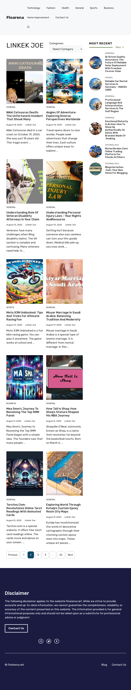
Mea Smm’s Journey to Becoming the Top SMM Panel (22, 412)
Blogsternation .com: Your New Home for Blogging (116, 170)
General (79, 8)
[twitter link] (48, 641)
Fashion (50, 8)
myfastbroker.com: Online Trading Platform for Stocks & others (116, 153)
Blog (104, 664)
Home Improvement (38, 17)
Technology (33, 8)
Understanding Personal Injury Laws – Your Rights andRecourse (63, 216)
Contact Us (62, 17)
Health (65, 8)
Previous (13, 554)
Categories (56, 43)
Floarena (15, 17)
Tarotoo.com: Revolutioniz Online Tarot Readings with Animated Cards (24, 510)
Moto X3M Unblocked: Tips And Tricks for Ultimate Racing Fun (24, 316)
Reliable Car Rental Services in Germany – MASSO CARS (116, 85)
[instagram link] (41, 641)
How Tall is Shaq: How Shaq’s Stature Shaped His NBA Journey (62, 412)
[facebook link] (56, 641)
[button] (28, 27)
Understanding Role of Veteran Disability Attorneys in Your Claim (22, 216)
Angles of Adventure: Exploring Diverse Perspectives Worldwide (63, 116)
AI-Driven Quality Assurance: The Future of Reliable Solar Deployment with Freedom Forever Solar (116, 64)
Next (70, 554)
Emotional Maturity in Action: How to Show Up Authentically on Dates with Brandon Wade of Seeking (116, 130)
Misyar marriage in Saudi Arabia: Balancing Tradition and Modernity (63, 316)
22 (60, 554)
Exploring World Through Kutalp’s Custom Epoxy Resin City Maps (63, 508)
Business (109, 8)
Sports (93, 8)
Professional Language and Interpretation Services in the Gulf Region (114, 105)
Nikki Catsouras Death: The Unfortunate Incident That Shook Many (24, 116)
